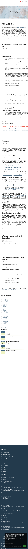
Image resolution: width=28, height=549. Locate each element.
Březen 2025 (5, 316)
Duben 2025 (5, 315)
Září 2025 (4, 310)
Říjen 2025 (5, 309)
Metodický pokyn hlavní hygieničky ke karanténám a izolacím (15, 185)
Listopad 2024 (5, 321)
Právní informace (6, 458)
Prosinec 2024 (5, 320)
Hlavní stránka (11, 13)
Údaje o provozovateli (7, 463)
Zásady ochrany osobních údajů (9, 461)
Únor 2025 (5, 317)
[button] (20, 1)
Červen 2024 (5, 326)
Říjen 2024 (5, 322)
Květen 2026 (5, 300)
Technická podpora (6, 454)
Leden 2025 (5, 318)
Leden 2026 (5, 305)
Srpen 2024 (5, 324)
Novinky (18, 13)
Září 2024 (4, 323)
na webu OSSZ (20, 210)
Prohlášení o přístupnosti (8, 456)
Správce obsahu (6, 452)
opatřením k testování (17, 175)
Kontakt (4, 469)
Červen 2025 (5, 312)
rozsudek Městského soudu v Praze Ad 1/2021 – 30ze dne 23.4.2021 (14, 189)
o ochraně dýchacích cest (10, 165)
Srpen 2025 (5, 311)
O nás (4, 467)
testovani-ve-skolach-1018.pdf (10, 129)
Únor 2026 (5, 304)
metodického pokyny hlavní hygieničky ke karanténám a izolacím (14, 196)
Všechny (4, 327)
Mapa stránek (5, 465)
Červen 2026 (5, 299)
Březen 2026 (5, 303)
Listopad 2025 (5, 307)
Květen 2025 (5, 314)
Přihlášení (24, 1)
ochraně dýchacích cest (7, 175)
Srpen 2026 (5, 298)
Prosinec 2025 (5, 306)
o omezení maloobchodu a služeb (11, 169)
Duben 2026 (5, 301)
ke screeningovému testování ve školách (13, 167)
